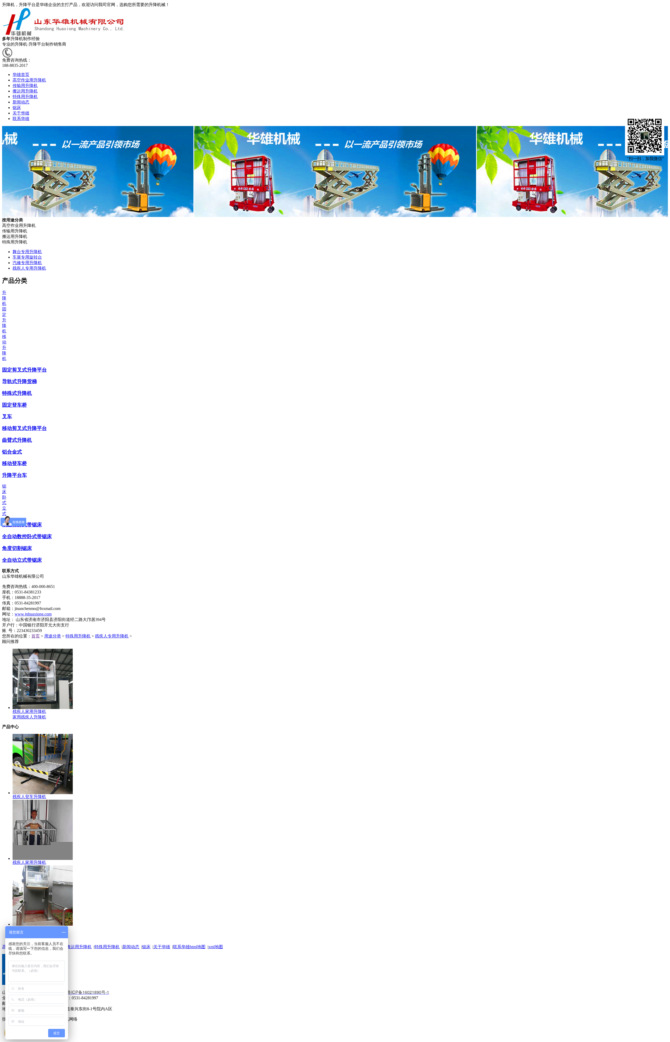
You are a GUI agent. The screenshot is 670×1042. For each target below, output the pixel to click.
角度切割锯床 (17, 548)
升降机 (4, 298)
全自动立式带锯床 (22, 560)
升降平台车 (14, 475)
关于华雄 (161, 947)
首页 (35, 636)
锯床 (146, 947)
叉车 (7, 416)
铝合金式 (12, 452)
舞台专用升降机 (27, 251)
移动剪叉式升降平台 (24, 428)
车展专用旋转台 (27, 257)
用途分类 (52, 636)
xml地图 (215, 947)
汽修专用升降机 (27, 262)
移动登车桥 (14, 463)
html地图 (197, 947)
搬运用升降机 (79, 947)
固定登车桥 (14, 405)
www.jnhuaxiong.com (33, 614)
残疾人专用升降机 (29, 268)
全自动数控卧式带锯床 (27, 536)
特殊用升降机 (78, 636)
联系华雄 (181, 947)
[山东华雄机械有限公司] (64, 34)
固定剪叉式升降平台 (24, 370)
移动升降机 (4, 347)
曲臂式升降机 (17, 440)
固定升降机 (4, 320)
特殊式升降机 (17, 393)
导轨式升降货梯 (19, 381)
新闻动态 (130, 947)
